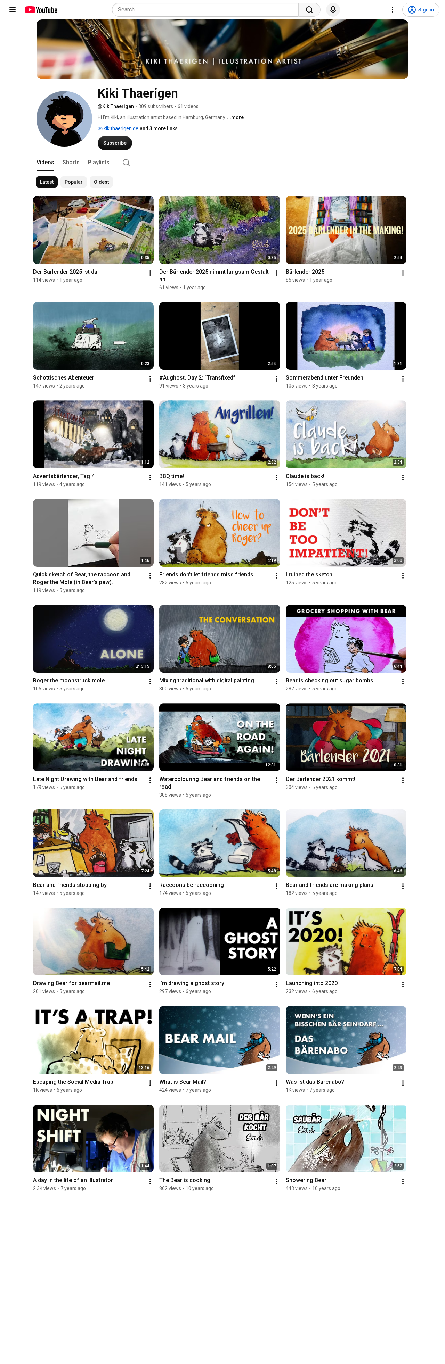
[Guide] (12, 10)
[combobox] (207, 10)
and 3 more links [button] (159, 128)
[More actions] (150, 273)
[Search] (309, 10)
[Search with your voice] (333, 10)
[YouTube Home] (40, 9)
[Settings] (392, 10)
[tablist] (222, 162)
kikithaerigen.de (120, 128)
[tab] (45, 162)
